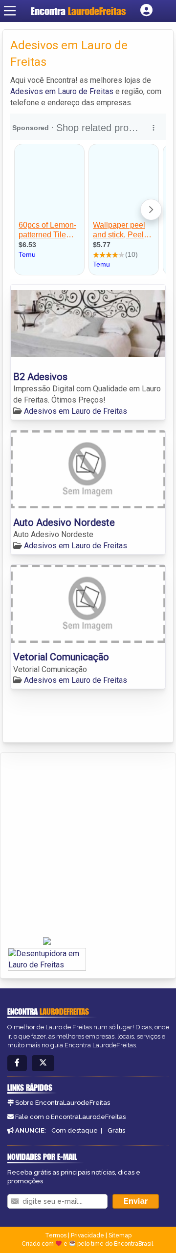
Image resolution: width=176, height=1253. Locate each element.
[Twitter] (43, 1063)
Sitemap (120, 1235)
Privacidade (87, 1235)
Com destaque (74, 1130)
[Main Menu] (10, 10)
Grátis (116, 1130)
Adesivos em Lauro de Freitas (61, 91)
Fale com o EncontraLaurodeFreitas (70, 1116)
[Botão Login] (146, 10)
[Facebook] (17, 1063)
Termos (55, 1235)
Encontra (78, 11)
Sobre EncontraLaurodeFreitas (62, 1102)
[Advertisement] (88, 845)
